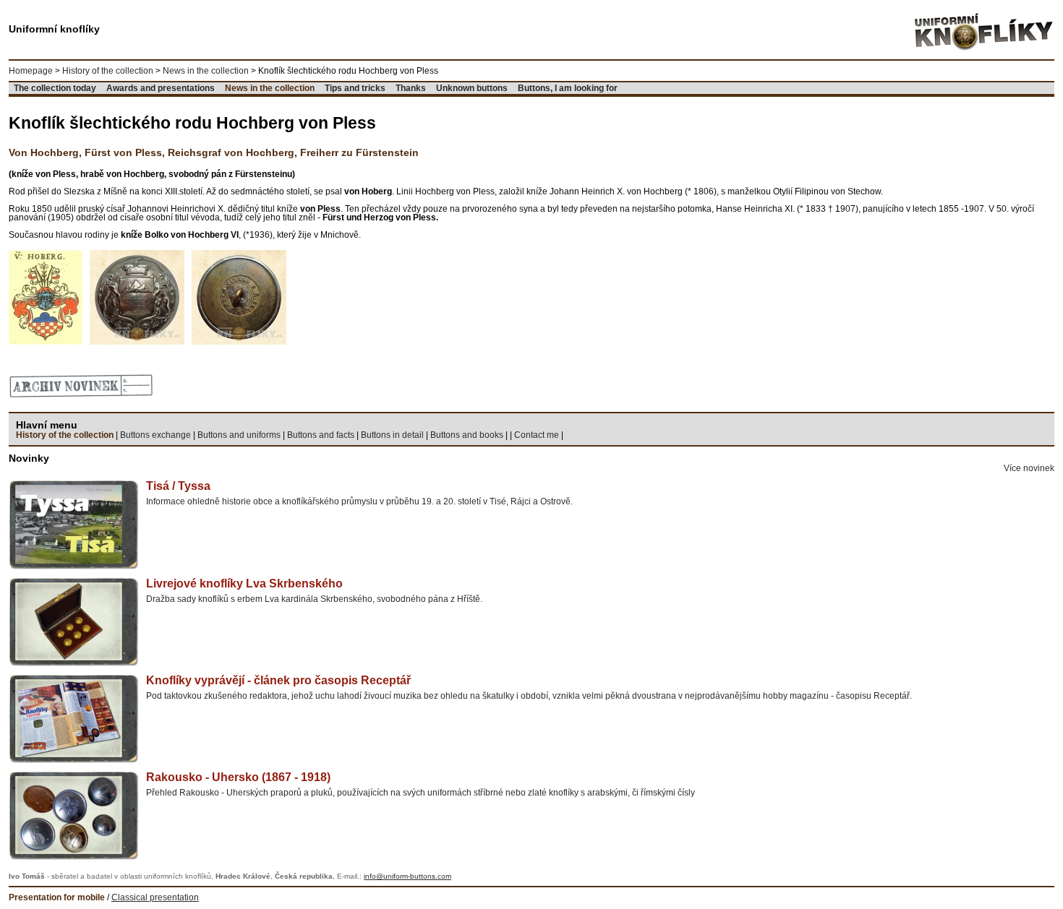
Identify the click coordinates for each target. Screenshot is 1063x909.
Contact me (536, 435)
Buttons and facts (320, 435)
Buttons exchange (155, 435)
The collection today (55, 88)
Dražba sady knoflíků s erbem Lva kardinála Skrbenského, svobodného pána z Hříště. (314, 590)
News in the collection (206, 70)
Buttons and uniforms (239, 435)
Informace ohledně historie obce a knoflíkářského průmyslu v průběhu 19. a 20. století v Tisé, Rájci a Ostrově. (359, 493)
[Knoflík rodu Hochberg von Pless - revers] (239, 297)
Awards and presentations (160, 88)
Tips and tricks (355, 88)
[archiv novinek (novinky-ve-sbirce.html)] (81, 385)
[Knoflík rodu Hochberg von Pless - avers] (137, 297)
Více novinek (1029, 468)
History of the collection (107, 70)
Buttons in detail (392, 435)
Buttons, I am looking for (568, 88)
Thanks (411, 88)
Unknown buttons (472, 88)
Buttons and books (466, 435)
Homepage (31, 70)
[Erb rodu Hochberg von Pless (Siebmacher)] (45, 297)
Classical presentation (155, 897)
